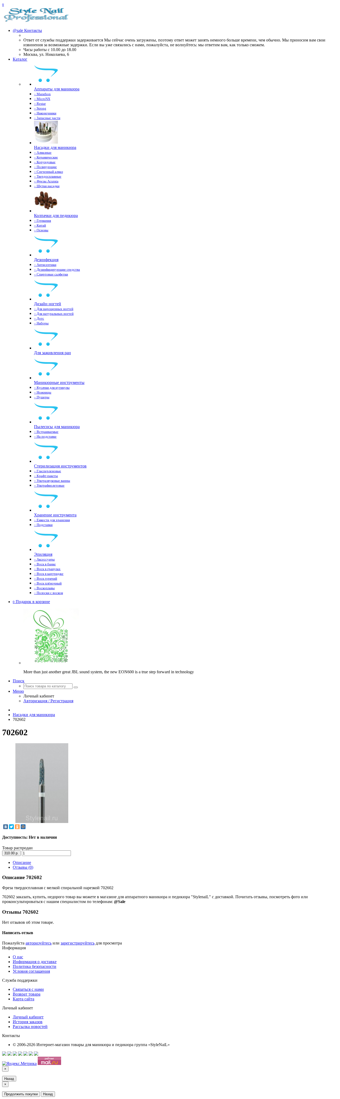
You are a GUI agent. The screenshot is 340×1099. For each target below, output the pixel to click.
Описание (22, 862)
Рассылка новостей (30, 1026)
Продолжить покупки (21, 1094)
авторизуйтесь (39, 943)
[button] (31, 601)
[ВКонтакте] (5, 826)
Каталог (20, 59)
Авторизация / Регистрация (48, 701)
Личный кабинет (28, 1017)
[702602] (42, 821)
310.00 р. (11, 853)
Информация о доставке (35, 961)
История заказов (27, 1021)
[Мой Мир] (23, 826)
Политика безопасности (34, 966)
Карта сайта (23, 999)
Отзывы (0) (23, 867)
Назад (9, 1079)
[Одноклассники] (17, 826)
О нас (18, 957)
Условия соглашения (31, 971)
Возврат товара (26, 994)
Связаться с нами (28, 989)
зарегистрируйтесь (78, 943)
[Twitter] (11, 826)
